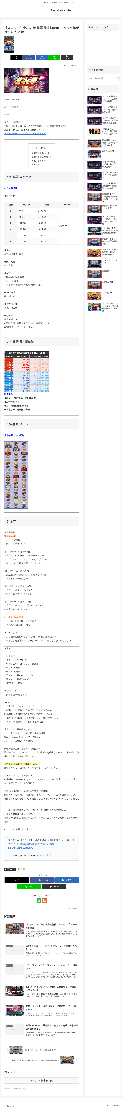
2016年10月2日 (44, 855)
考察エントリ (11, 869)
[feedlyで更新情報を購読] (39, 900)
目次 (38, 147)
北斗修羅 (22, 869)
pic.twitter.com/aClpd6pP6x (21, 848)
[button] (67, 57)
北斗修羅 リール (41, 161)
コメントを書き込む (42, 1080)
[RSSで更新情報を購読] (44, 900)
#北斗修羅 (49, 844)
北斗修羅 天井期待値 (42, 157)
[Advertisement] (103, 48)
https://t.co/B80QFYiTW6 (32, 844)
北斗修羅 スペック (42, 153)
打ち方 (37, 164)
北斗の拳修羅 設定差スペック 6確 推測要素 (25, 133)
